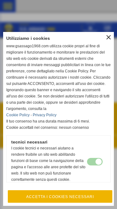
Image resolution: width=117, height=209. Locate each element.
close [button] (108, 37)
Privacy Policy (44, 115)
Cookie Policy (18, 115)
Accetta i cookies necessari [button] (60, 197)
